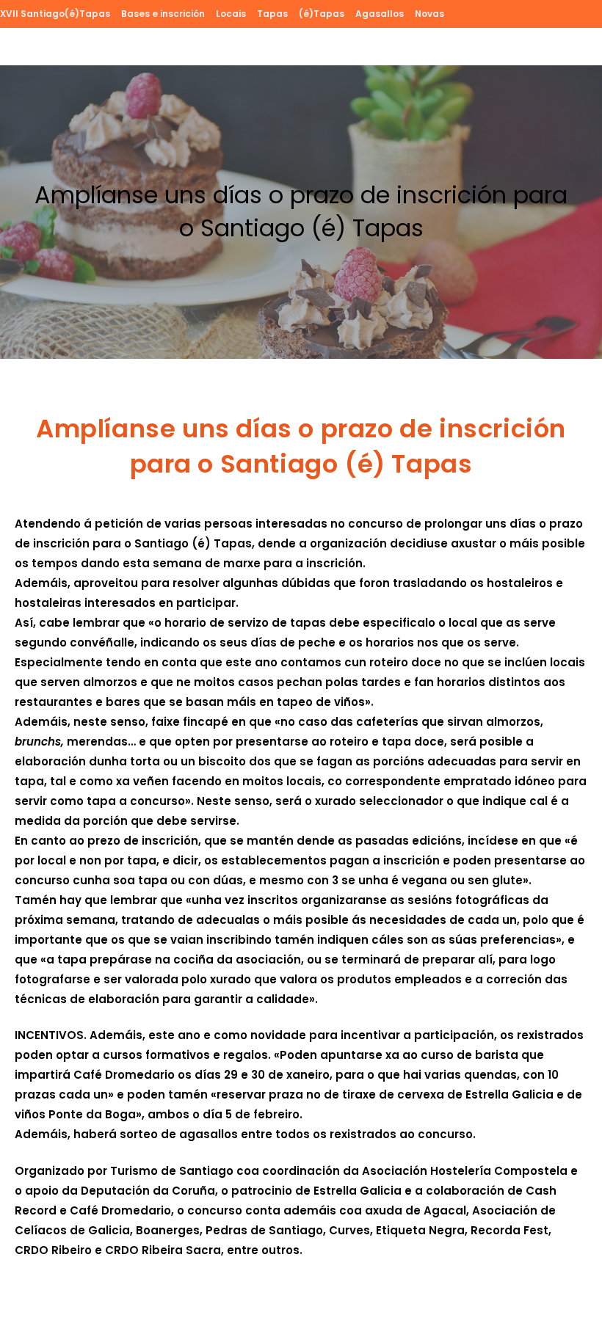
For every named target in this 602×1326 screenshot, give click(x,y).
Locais (231, 13)
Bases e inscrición (163, 13)
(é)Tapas (321, 13)
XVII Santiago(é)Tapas (55, 13)
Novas (429, 13)
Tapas (272, 13)
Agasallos (379, 13)
